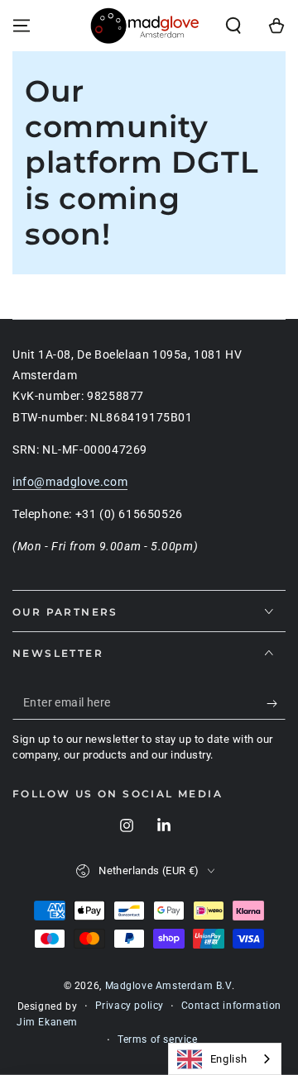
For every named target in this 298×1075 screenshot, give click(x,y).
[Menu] (21, 26)
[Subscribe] (276, 703)
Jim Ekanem (47, 1022)
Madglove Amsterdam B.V (168, 986)
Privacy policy (129, 1005)
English (229, 1059)
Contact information (231, 1005)
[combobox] (224, 1059)
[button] (233, 26)
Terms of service (158, 1039)
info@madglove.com (69, 481)
